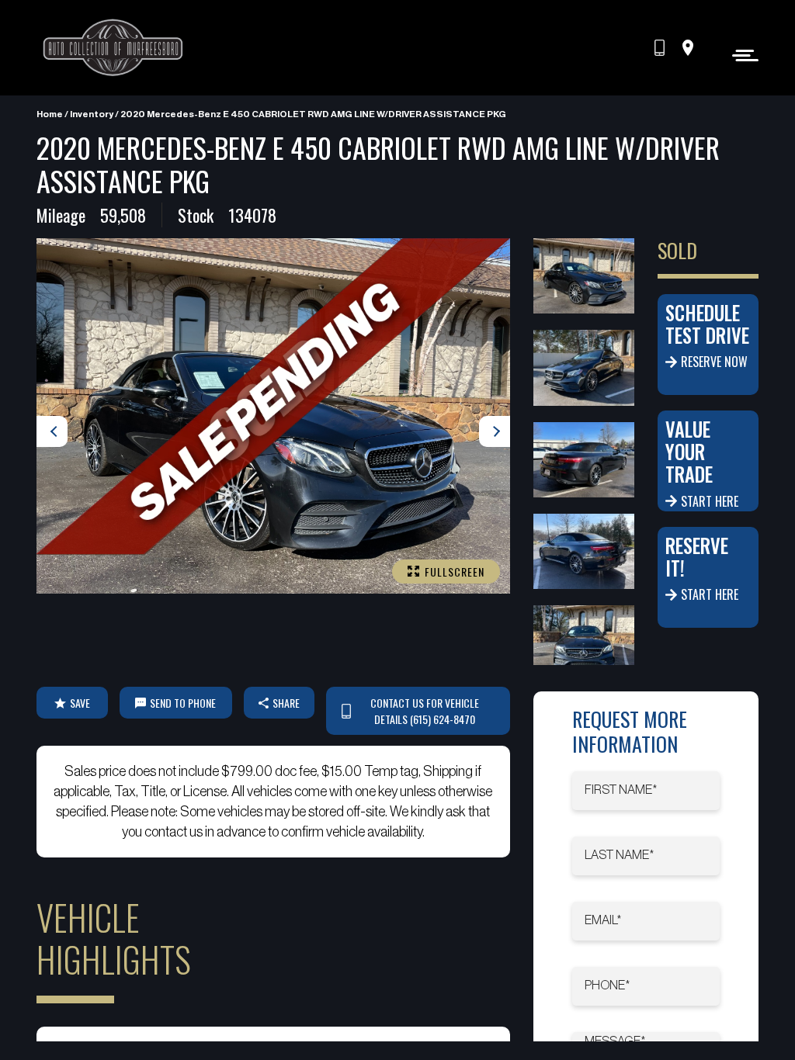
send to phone (183, 703)
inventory (91, 114)
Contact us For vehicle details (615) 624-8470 (424, 711)
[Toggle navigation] (741, 54)
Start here (709, 501)
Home (49, 114)
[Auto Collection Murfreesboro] (114, 47)
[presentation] (52, 431)
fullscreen (454, 571)
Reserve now (714, 361)
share (286, 703)
